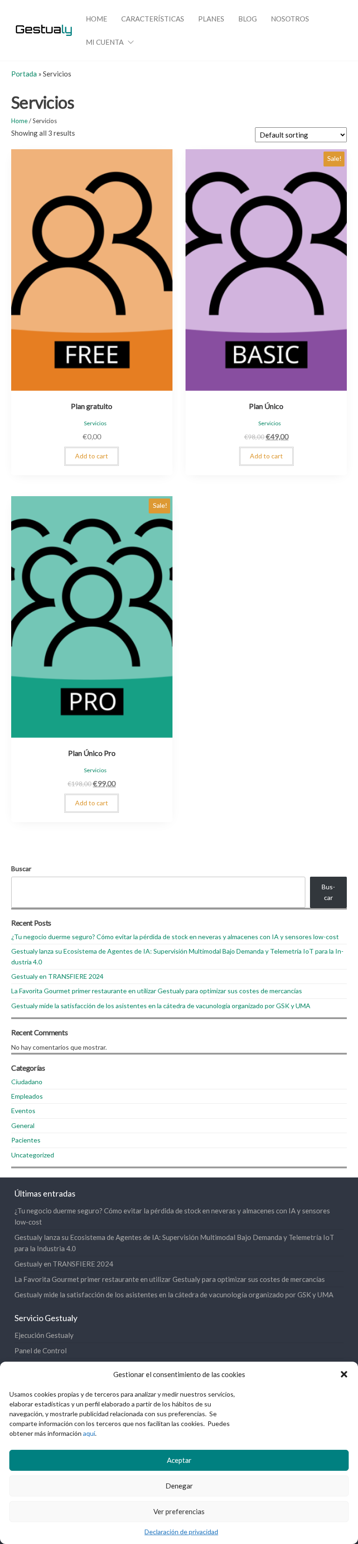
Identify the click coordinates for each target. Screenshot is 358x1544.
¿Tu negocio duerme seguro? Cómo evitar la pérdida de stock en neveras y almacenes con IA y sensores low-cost (175, 937)
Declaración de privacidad (181, 1532)
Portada (24, 73)
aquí (89, 1433)
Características (152, 18)
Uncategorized (32, 1155)
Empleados (27, 1096)
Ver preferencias (179, 1511)
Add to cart (91, 456)
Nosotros (290, 18)
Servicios (95, 423)
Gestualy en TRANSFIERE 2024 (57, 976)
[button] (344, 1374)
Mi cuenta (105, 42)
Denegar (179, 1486)
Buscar (21, 868)
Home (96, 18)
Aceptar (179, 1460)
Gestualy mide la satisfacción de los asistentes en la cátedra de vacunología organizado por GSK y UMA (160, 1006)
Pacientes (26, 1140)
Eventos (23, 1111)
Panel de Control (40, 1350)
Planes (211, 18)
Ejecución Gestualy (44, 1335)
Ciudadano (26, 1082)
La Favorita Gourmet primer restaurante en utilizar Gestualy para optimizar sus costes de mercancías (156, 991)
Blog (247, 18)
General (22, 1125)
